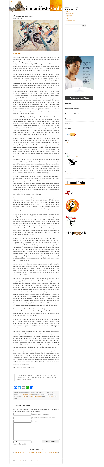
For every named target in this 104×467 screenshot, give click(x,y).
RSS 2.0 (24, 396)
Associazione (70, 13)
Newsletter (70, 17)
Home (68, 11)
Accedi (69, 174)
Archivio (68, 128)
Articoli (67, 123)
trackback (50, 396)
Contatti (69, 15)
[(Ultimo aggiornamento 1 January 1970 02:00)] (72, 156)
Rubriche (68, 119)
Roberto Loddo (71, 143)
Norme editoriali (71, 20)
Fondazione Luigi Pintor (79, 98)
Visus (21, 461)
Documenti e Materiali (72, 114)
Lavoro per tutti (19, 452)
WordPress (37, 461)
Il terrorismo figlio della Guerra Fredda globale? (43, 452)
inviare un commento (36, 396)
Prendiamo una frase (23, 16)
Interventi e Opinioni (72, 108)
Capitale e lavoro (27, 394)
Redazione (70, 19)
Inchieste (68, 103)
